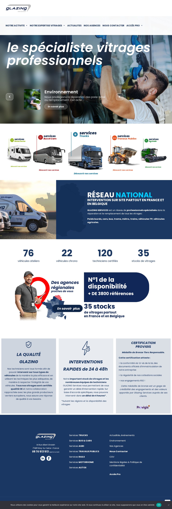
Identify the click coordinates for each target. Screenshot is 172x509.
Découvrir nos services (19, 166)
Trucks (47, 138)
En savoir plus (56, 106)
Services (78, 435)
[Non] (168, 505)
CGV (112, 456)
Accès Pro (133, 25)
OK (159, 505)
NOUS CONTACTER (113, 25)
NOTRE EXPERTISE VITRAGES (46, 25)
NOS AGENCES (92, 25)
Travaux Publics (90, 136)
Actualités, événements (122, 435)
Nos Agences (116, 446)
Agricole (122, 138)
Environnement (118, 440)
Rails (151, 141)
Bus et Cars (19, 141)
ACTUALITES (74, 25)
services (19, 139)
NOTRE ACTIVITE (15, 25)
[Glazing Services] (18, 8)
